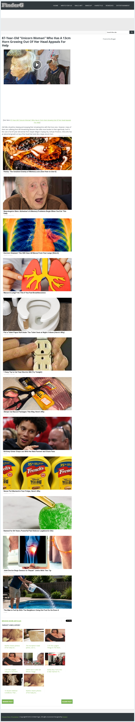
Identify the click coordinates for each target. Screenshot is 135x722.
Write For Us (66, 5)
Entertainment (123, 5)
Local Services (59, 14)
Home (55, 5)
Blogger (113, 39)
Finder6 (65, 717)
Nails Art (78, 5)
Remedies (109, 5)
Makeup (88, 5)
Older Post (67, 702)
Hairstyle (98, 5)
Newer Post (8, 702)
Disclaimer (15, 717)
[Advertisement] (37, 102)
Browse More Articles (11, 621)
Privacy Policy (6, 717)
